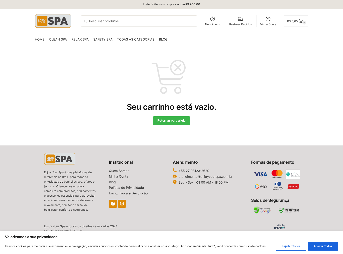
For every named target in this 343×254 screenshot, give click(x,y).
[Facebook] (113, 204)
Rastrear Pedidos (240, 24)
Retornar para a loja (171, 120)
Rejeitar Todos (291, 246)
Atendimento (212, 24)
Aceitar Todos (323, 246)
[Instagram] (122, 204)
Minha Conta (268, 24)
